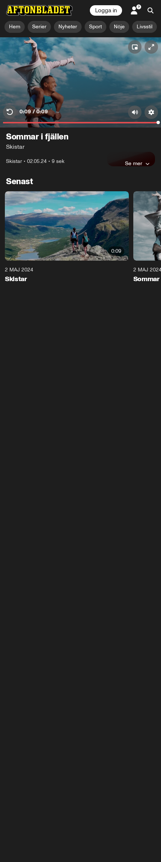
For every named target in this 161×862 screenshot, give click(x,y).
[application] (80, 82)
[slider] (80, 124)
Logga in (106, 10)
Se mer (133, 163)
